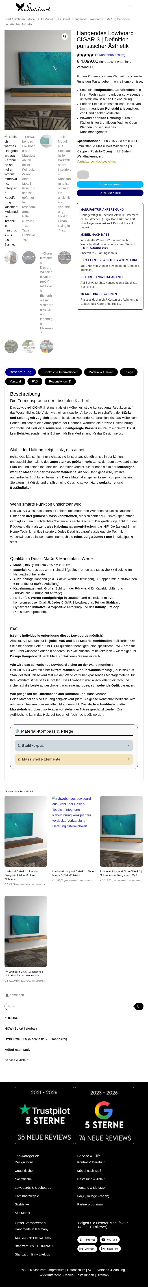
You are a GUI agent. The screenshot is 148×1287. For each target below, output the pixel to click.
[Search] (138, 1006)
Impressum (56, 1270)
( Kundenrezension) (110, 55)
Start (8, 19)
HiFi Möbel (45, 19)
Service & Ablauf (16, 1060)
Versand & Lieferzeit (91, 1187)
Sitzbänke (22, 1204)
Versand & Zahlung (111, 1270)
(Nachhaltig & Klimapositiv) (36, 1039)
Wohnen (19, 19)
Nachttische (23, 1179)
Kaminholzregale (27, 1196)
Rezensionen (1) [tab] (60, 381)
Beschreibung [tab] (20, 372)
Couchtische (24, 1171)
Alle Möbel (22, 1213)
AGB (91, 1270)
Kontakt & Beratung (91, 1162)
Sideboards (43, 1187)
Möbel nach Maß (17, 1050)
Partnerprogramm (90, 1204)
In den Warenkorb (110, 184)
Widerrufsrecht (50, 1275)
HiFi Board (62, 19)
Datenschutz (76, 1270)
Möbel (31, 19)
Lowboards (23, 1187)
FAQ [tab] (35, 381)
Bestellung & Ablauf (91, 1179)
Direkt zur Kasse (110, 192)
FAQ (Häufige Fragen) (93, 1196)
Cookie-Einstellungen (78, 1275)
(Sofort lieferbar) (25, 1028)
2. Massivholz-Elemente (74, 759)
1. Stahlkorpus (74, 746)
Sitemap (103, 1275)
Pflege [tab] (129, 372)
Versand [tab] (15, 381)
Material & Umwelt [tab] (101, 372)
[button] (65, 36)
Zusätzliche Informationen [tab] (60, 372)
